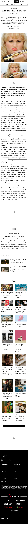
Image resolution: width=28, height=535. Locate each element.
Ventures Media (5, 474)
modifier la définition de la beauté (12, 126)
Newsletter (23, 1)
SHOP (16, 1)
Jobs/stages (17, 464)
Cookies (16, 478)
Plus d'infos (17, 489)
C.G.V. (15, 474)
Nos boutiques (18, 468)
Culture (13, 4)
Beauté (8, 4)
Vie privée (3, 478)
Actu (14, 281)
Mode (3, 4)
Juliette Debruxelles (15, 26)
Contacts (3, 471)
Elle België (4, 468)
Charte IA (3, 481)
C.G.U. (15, 471)
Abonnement (4, 464)
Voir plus (14, 426)
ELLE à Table (20, 4)
